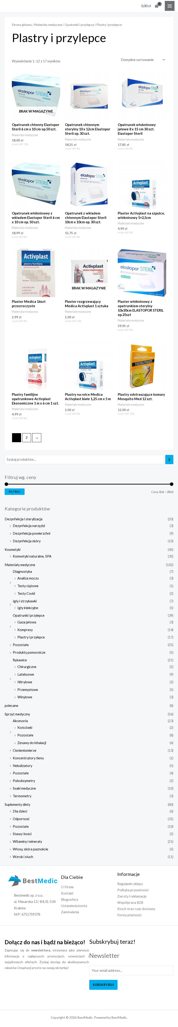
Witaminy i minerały (27, 841)
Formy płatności (129, 915)
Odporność (21, 819)
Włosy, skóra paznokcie (30, 849)
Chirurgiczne (26, 667)
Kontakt (67, 893)
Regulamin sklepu (130, 884)
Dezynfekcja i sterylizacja (23, 519)
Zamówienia (70, 912)
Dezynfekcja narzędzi (29, 526)
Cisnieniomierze (24, 750)
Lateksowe (25, 674)
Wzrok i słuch (23, 857)
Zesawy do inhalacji (31, 743)
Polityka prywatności (133, 890)
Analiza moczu (28, 578)
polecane (11, 706)
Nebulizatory (22, 766)
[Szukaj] (169, 459)
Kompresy (25, 630)
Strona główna (22, 25)
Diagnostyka (22, 571)
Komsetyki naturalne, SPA (32, 556)
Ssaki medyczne (24, 788)
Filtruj (14, 491)
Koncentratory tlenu (28, 758)
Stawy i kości (22, 834)
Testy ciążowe (27, 586)
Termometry (22, 796)
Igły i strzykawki (25, 601)
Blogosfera (69, 899)
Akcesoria (20, 721)
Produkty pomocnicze (29, 652)
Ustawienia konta (74, 906)
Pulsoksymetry (24, 781)
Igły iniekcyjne (27, 608)
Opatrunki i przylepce (28, 615)
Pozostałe (21, 645)
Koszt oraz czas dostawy (136, 909)
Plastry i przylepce (31, 637)
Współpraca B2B (130, 902)
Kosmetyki (12, 550)
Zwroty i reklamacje (131, 896)
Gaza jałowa (26, 622)
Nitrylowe (24, 682)
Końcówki (24, 728)
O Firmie (67, 887)
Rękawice (20, 660)
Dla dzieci (20, 811)
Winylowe (24, 697)
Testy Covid (26, 593)
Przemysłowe (27, 690)
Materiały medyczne (20, 565)
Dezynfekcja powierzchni (31, 533)
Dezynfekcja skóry (27, 541)
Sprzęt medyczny (17, 714)
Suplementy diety (17, 804)
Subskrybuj (103, 985)
